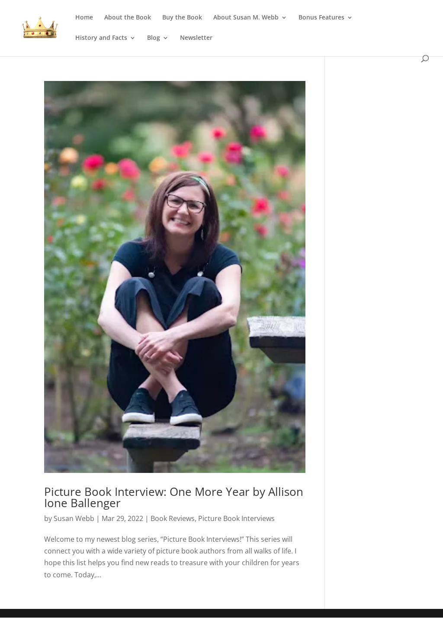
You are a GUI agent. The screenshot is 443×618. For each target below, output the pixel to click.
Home (84, 17)
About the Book (127, 17)
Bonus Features (321, 17)
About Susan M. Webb (246, 17)
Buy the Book (182, 17)
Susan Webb (74, 518)
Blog (153, 38)
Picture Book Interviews (236, 518)
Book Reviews (173, 518)
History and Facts (101, 38)
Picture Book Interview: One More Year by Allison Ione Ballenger (173, 497)
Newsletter (196, 38)
